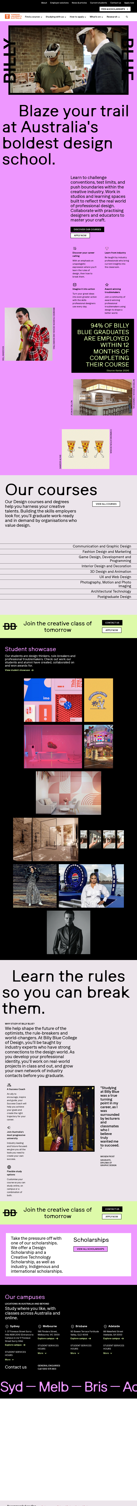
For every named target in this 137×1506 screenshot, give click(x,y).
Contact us (115, 2)
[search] (127, 17)
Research (112, 16)
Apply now (129, 2)
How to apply (77, 16)
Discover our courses (87, 229)
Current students (98, 2)
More (7, 1359)
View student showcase (17, 670)
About (44, 2)
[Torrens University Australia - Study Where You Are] (13, 17)
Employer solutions (59, 2)
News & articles (79, 2)
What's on (95, 16)
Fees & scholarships (113, 9)
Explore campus (13, 1345)
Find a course (32, 16)
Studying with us (55, 16)
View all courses (106, 504)
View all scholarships (90, 1249)
